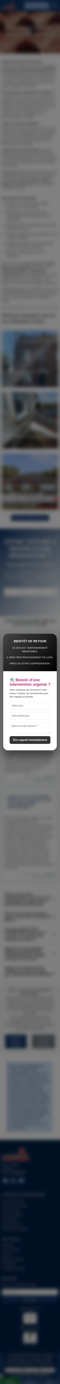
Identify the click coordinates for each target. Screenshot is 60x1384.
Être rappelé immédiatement (30, 740)
